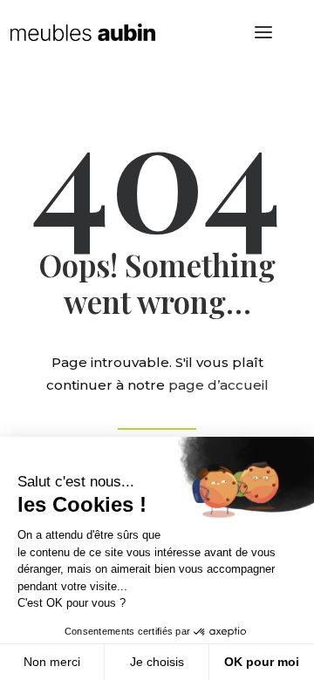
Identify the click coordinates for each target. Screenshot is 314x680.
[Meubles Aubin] (82, 32)
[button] (263, 32)
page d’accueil (218, 385)
